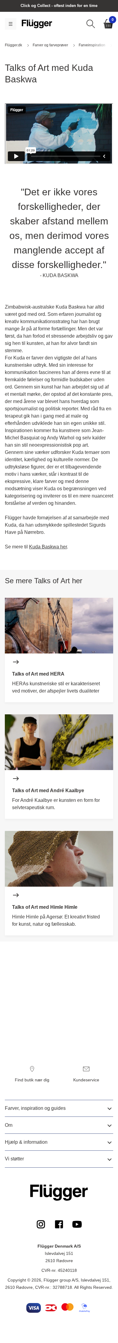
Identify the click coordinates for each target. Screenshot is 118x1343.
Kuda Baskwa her (48, 546)
